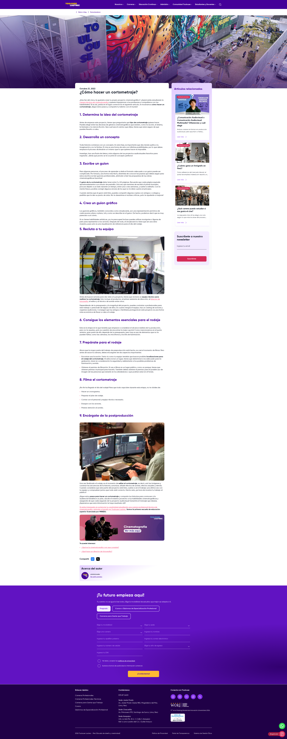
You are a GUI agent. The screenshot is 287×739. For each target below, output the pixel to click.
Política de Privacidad (160, 733)
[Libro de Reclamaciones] (191, 718)
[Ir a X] (200, 696)
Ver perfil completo (96, 577)
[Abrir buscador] (220, 4)
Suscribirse (191, 259)
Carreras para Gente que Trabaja (89, 703)
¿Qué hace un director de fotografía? (96, 552)
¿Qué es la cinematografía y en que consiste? (100, 547)
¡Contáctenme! (143, 674)
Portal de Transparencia (180, 733)
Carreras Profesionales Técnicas (88, 699)
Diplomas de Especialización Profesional (91, 710)
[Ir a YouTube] (186, 696)
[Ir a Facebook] (173, 696)
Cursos (78, 706)
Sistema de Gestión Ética (203, 733)
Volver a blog (82, 12)
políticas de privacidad (126, 661)
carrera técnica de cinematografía (94, 102)
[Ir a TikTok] (193, 696)
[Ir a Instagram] (179, 696)
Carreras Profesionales (84, 695)
